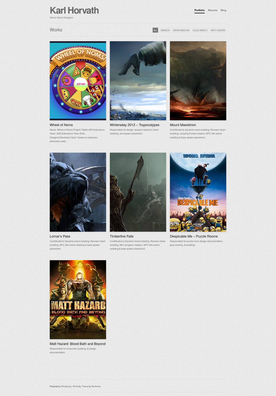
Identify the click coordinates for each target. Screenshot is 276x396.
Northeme (96, 386)
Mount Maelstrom (183, 124)
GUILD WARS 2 (200, 30)
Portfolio (200, 10)
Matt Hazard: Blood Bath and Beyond (78, 343)
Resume (212, 10)
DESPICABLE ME (181, 30)
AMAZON (165, 30)
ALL (155, 30)
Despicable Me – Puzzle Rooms (194, 236)
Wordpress (66, 386)
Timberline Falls (121, 236)
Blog (223, 10)
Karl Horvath (74, 9)
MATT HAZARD (218, 30)
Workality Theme (80, 386)
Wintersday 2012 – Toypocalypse (134, 124)
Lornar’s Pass (60, 236)
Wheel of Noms (61, 124)
